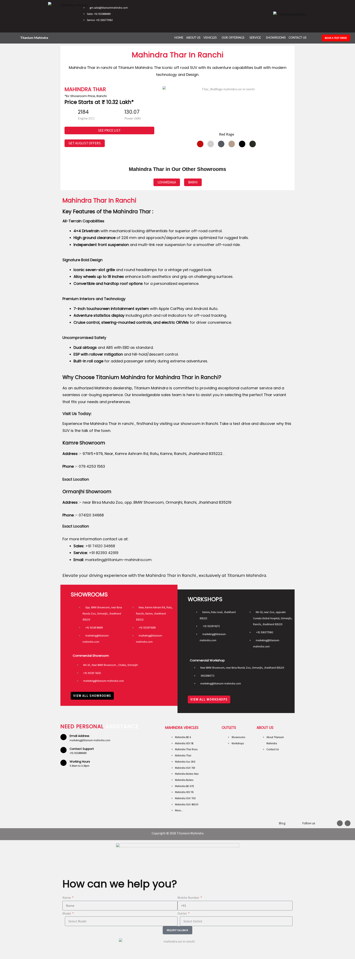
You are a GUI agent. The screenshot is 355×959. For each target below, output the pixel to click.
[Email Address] (63, 737)
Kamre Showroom (83, 442)
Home (178, 37)
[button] (211, 38)
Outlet (183, 913)
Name (66, 897)
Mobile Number (189, 897)
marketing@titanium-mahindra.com (118, 559)
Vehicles (210, 37)
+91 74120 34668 (99, 545)
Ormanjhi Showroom (86, 491)
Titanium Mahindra (34, 37)
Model (67, 913)
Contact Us (298, 37)
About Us (193, 37)
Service (255, 37)
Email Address (79, 736)
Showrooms (276, 37)
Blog (282, 823)
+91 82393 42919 (103, 552)
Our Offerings (233, 37)
